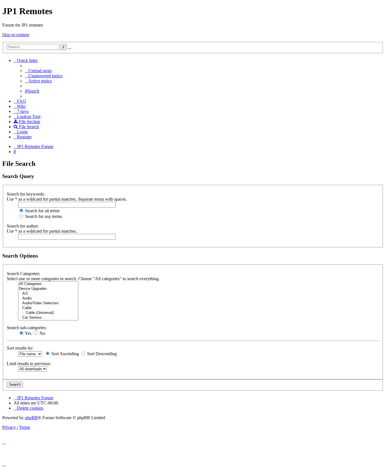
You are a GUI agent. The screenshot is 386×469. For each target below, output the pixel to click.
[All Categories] (48, 284)
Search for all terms (42, 210)
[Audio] (48, 298)
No (41, 333)
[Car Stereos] (48, 317)
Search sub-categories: (27, 327)
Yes (27, 333)
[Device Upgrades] (48, 288)
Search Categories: (23, 273)
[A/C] (48, 293)
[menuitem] (38, 70)
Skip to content (15, 34)
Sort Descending (101, 353)
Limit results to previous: (29, 363)
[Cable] (48, 308)
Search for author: (23, 226)
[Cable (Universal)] (48, 312)
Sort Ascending (64, 353)
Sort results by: (20, 348)
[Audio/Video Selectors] (48, 303)
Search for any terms (43, 216)
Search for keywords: (26, 194)
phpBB (31, 417)
